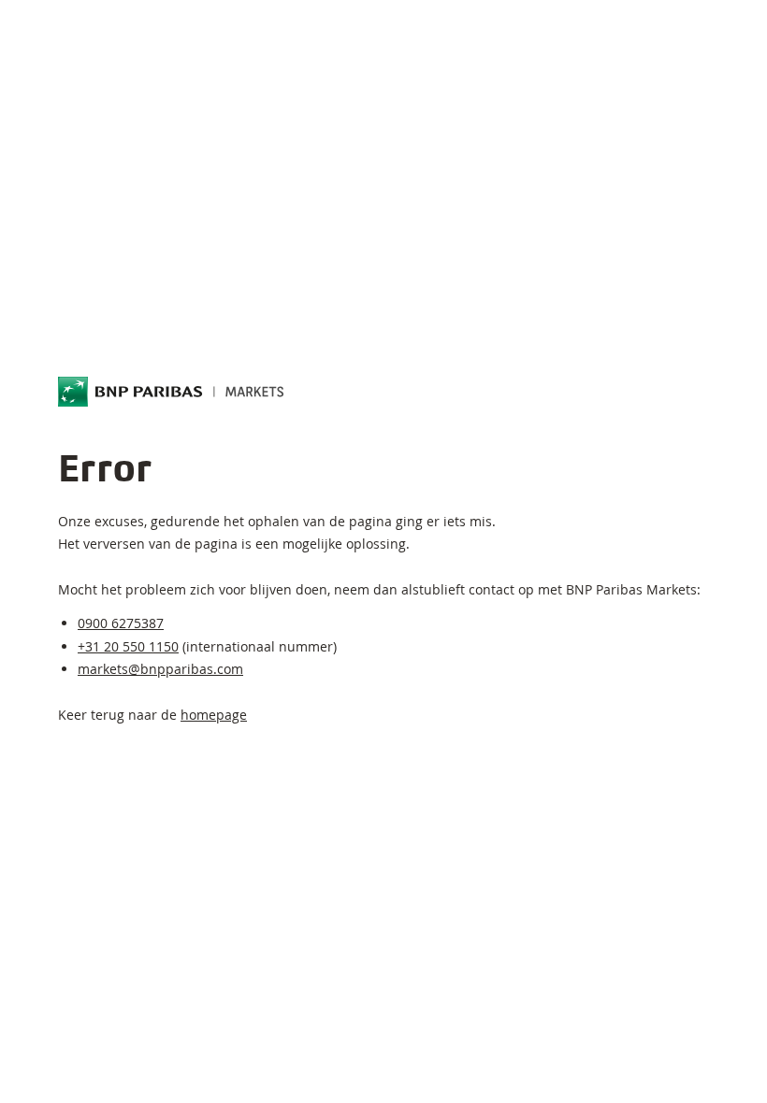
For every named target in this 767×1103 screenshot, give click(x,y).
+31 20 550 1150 (128, 646)
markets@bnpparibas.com (160, 669)
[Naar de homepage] (171, 392)
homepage (214, 714)
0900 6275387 (121, 623)
